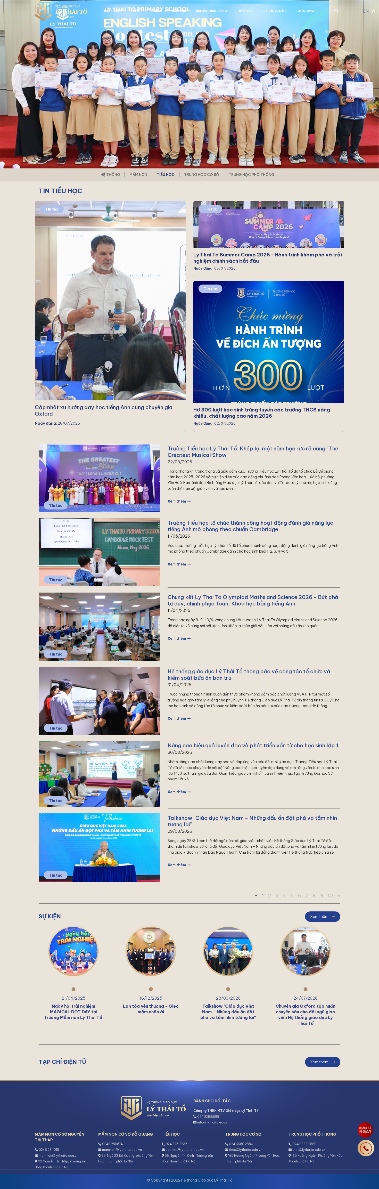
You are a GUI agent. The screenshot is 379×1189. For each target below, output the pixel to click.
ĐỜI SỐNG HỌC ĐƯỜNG (211, 11)
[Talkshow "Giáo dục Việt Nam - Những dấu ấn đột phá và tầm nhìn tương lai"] (99, 847)
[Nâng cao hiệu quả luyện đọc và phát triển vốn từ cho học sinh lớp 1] (99, 773)
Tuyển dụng (305, 11)
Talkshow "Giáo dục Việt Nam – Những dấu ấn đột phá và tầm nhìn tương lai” (228, 1012)
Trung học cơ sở (201, 174)
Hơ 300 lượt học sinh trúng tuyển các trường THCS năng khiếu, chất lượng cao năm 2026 (261, 413)
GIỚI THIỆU (111, 11)
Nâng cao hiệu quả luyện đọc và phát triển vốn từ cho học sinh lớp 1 (253, 745)
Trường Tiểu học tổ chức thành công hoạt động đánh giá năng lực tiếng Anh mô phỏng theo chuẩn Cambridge (250, 526)
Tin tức (52, 209)
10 (330, 896)
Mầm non (138, 174)
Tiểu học (166, 174)
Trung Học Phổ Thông (251, 174)
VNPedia (201, 1186)
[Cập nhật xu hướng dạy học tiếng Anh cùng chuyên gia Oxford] (110, 315)
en (366, 11)
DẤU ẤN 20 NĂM (274, 11)
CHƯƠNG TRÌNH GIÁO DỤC (168, 11)
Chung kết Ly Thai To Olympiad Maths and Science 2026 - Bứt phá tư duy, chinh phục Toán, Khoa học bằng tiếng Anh (253, 600)
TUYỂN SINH (245, 11)
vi (373, 11)
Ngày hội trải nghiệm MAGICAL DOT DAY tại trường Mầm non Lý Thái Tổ (73, 1012)
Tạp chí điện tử (62, 1061)
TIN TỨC (135, 11)
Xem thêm (177, 501)
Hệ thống (110, 174)
